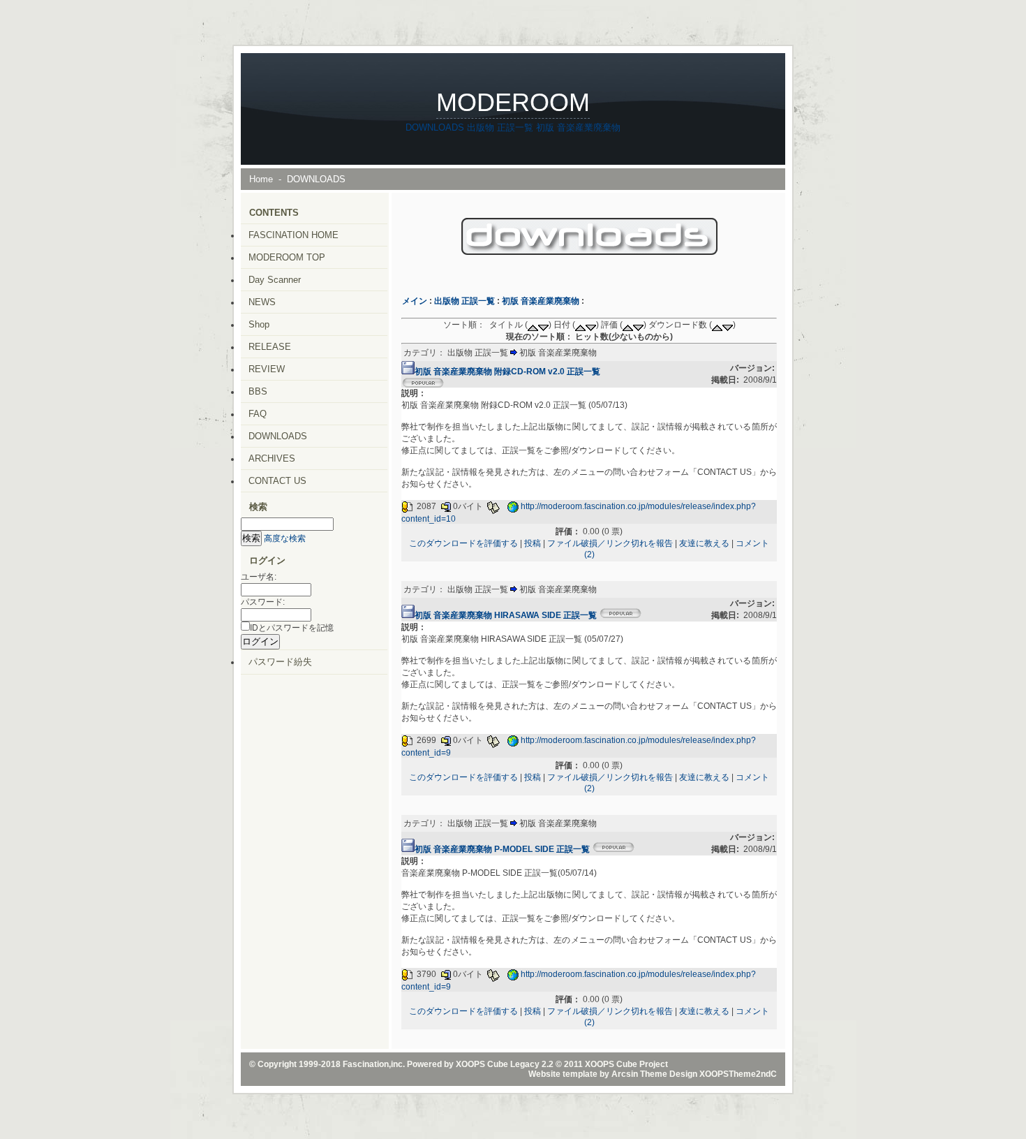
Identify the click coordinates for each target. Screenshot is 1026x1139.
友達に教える (704, 543)
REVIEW (266, 369)
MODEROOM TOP (286, 257)
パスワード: (263, 602)
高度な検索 (285, 538)
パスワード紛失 (280, 661)
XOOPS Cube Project (626, 1064)
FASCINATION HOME (293, 235)
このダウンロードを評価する (463, 543)
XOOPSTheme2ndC (738, 1074)
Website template (562, 1074)
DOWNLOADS (435, 127)
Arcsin (624, 1074)
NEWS (262, 302)
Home (261, 179)
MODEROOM (513, 102)
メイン (414, 301)
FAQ (257, 414)
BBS (257, 391)
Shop (258, 324)
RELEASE (269, 346)
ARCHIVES (271, 458)
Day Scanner (274, 279)
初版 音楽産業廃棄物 (578, 127)
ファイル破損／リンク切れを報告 (610, 543)
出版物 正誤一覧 (500, 127)
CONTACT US (277, 481)
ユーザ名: (258, 577)
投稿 (532, 543)
